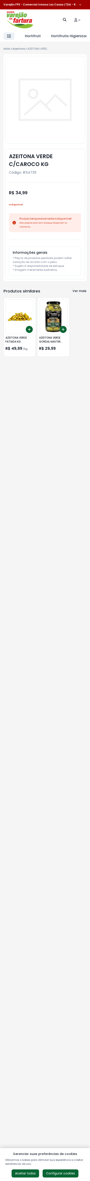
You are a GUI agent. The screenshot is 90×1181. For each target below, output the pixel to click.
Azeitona (19, 49)
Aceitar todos (25, 1173)
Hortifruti (33, 35)
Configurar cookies (60, 1173)
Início (6, 49)
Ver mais (80, 291)
